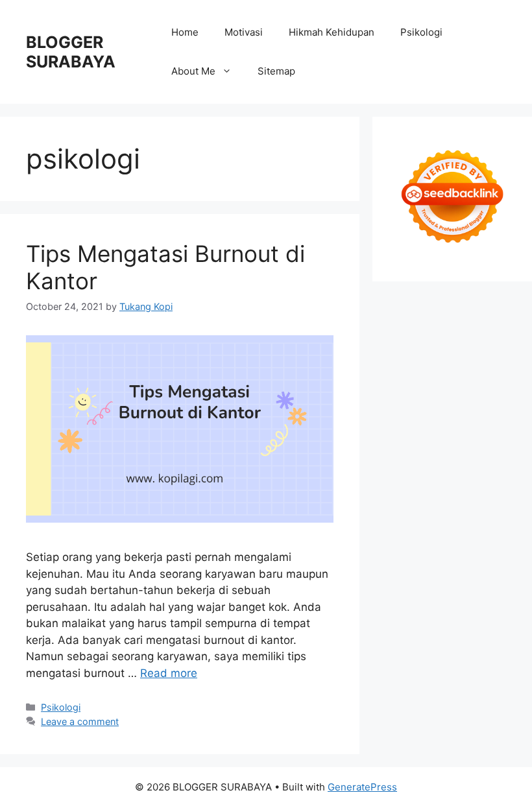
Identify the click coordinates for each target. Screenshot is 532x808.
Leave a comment (80, 721)
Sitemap (276, 71)
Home (185, 32)
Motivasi (243, 32)
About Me (193, 71)
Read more (168, 673)
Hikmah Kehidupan (331, 32)
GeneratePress (362, 787)
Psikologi (421, 32)
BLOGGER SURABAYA (70, 51)
